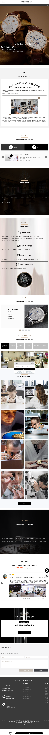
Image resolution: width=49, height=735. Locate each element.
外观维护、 (10, 249)
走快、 (11, 236)
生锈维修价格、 (6, 238)
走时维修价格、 (6, 236)
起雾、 (38, 236)
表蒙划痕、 (4, 240)
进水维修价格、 (26, 236)
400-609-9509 (26, 670)
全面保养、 (26, 249)
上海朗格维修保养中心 (27, 689)
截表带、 (26, 259)
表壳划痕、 (36, 238)
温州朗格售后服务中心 (27, 1)
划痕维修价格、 (29, 238)
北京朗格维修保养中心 (27, 687)
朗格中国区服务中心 (26, 683)
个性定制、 (4, 259)
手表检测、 (15, 259)
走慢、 (14, 236)
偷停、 (21, 236)
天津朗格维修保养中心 (27, 691)
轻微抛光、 (21, 259)
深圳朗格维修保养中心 (27, 696)
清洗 (30, 249)
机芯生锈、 (12, 238)
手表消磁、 (30, 259)
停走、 (17, 236)
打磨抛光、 (21, 249)
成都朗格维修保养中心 (27, 698)
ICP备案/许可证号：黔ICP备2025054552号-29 (24, 722)
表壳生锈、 (17, 238)
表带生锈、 (23, 238)
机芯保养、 (15, 249)
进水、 (31, 236)
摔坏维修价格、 (11, 240)
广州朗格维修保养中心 (27, 694)
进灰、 (35, 236)
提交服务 (40, 670)
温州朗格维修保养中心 (27, 598)
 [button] (1, 583)
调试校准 (35, 259)
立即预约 (24, 369)
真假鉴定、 (10, 259)
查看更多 (24, 632)
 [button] (47, 583)
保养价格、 (4, 249)
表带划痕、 (41, 238)
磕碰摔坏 (17, 240)
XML (24, 724)
